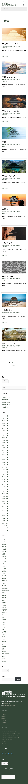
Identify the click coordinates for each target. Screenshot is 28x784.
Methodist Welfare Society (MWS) (9, 735)
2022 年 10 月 (5, 528)
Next (14, 365)
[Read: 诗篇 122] (14, 132)
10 (18, 363)
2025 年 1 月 (5, 462)
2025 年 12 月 (5, 435)
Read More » (5, 56)
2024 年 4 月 (5, 484)
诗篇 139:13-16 (8, 176)
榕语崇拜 (3, 718)
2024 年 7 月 (5, 477)
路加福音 (4, 651)
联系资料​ (3, 720)
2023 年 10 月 (5, 498)
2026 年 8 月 (5, 416)
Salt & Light (4, 743)
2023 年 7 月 (5, 506)
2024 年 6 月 (5, 479)
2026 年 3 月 (5, 428)
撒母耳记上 (4, 607)
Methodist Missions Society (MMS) (10, 737)
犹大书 (3, 624)
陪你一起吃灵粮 (17, 46)
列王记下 (4, 561)
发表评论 (4, 46)
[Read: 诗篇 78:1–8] (14, 233)
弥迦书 (3, 593)
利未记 (3, 566)
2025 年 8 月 (5, 445)
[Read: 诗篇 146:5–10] (14, 67)
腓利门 (3, 644)
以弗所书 (4, 544)
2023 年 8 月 (5, 503)
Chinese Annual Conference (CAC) (10, 731)
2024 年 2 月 (5, 489)
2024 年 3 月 (5, 486)
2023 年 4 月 (5, 513)
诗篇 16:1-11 (7, 276)
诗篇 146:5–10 (8, 77)
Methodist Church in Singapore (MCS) (10, 733)
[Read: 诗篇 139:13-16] (14, 166)
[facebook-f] (2, 753)
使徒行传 (4, 554)
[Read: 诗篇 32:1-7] (14, 300)
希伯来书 (4, 585)
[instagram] (6, 753)
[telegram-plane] (12, 753)
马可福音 (4, 658)
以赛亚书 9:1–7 (5, 407)
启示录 (3, 573)
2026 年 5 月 (5, 423)
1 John (3, 539)
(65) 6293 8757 (6, 703)
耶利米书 (4, 641)
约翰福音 (4, 636)
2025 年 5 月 (5, 452)
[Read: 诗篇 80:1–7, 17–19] (14, 34)
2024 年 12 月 (5, 464)
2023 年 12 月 (5, 493)
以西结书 (4, 546)
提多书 (3, 600)
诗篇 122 (6, 142)
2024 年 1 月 (5, 491)
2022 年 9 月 (5, 530)
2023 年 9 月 (5, 501)
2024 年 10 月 (5, 469)
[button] (23, 5)
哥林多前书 (4, 578)
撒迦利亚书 (4, 612)
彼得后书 (4, 597)
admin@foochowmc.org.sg (9, 705)
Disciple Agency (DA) (6, 739)
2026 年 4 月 (5, 425)
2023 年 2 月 (5, 518)
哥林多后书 (4, 580)
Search (3, 676)
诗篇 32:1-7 (7, 310)
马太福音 (4, 661)
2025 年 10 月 (5, 440)
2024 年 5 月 (5, 481)
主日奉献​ (3, 714)
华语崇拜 (3, 716)
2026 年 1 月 (5, 433)
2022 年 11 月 (5, 525)
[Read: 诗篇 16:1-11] (14, 267)
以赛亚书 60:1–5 (6, 399)
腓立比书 (4, 646)
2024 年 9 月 (5, 472)
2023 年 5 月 (5, 511)
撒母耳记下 (4, 610)
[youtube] (9, 753)
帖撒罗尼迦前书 (5, 588)
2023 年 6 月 (5, 508)
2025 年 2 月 (5, 459)
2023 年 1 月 (5, 520)
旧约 (8, 46)
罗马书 (3, 639)
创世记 (3, 563)
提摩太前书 (4, 602)
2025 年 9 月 (5, 442)
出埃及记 (4, 556)
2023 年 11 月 (5, 496)
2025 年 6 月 (5, 450)
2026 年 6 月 (5, 420)
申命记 (3, 627)
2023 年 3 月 (5, 515)
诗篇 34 (5, 209)
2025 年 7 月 (5, 447)
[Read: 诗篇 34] (14, 200)
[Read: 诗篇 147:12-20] (14, 334)
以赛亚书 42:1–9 (6, 404)
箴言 (3, 629)
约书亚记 (4, 632)
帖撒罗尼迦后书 (5, 590)
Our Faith (3, 741)
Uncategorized (5, 541)
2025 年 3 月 (5, 457)
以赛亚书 (4, 549)
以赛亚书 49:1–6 (6, 402)
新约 (3, 615)
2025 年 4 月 (5, 455)
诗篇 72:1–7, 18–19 (10, 111)
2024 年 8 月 (5, 474)
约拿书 (3, 634)
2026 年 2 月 (5, 430)
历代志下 (4, 571)
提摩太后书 (4, 605)
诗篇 (11, 46)
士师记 (3, 583)
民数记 (3, 622)
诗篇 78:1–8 (7, 243)
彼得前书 (4, 595)
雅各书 (3, 656)
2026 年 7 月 (5, 418)
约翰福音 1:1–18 (6, 397)
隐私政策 (3, 722)
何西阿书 (4, 551)
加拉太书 (4, 568)
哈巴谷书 (4, 575)
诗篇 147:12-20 (8, 343)
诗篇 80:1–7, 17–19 (10, 44)
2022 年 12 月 (5, 523)
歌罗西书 (4, 619)
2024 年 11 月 (5, 467)
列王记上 (4, 558)
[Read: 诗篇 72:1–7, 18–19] (14, 101)
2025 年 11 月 (5, 437)
